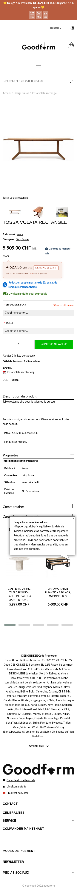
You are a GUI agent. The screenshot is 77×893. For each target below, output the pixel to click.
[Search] (38, 81)
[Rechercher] (71, 81)
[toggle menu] (38, 65)
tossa (25, 468)
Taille (8, 323)
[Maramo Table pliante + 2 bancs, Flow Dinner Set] (57, 564)
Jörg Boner (28, 475)
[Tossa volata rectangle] (38, 148)
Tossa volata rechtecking (20, 372)
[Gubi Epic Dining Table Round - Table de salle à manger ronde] (19, 564)
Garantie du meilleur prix (21, 780)
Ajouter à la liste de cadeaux (19, 355)
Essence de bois (15, 305)
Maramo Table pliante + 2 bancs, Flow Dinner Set (58, 592)
